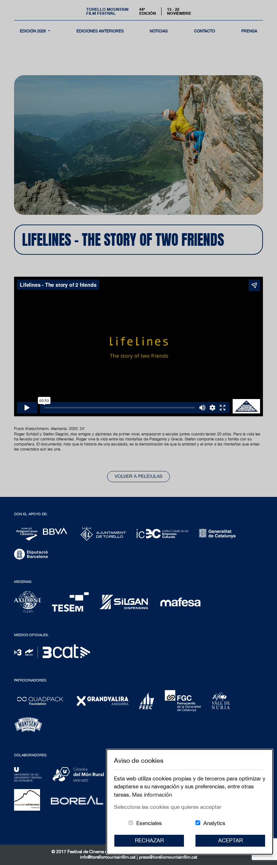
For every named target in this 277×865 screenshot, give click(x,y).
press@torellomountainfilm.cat (168, 857)
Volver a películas (138, 476)
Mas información (152, 795)
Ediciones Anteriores (100, 30)
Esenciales (149, 823)
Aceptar (230, 840)
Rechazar (149, 840)
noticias (159, 30)
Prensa (249, 30)
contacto (204, 30)
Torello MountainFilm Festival (107, 11)
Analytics (214, 823)
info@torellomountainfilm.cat (108, 857)
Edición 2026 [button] (33, 30)
